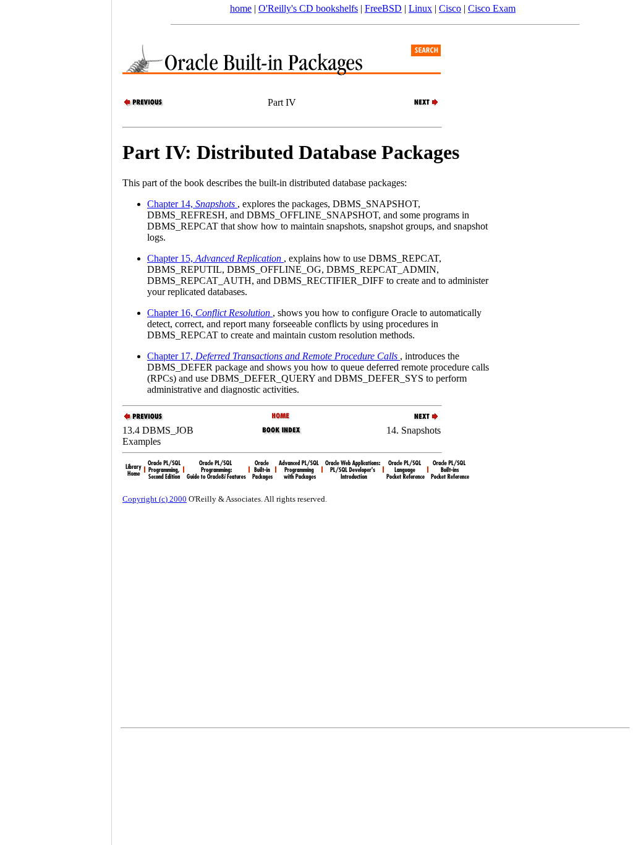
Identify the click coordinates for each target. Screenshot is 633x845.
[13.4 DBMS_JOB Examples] (144, 105)
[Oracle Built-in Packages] (281, 416)
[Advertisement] (55, 418)
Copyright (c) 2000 (154, 499)
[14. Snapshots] (419, 105)
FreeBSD (383, 8)
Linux (420, 8)
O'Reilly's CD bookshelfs (308, 8)
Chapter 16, (208, 312)
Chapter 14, (191, 204)
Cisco (450, 8)
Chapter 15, (214, 258)
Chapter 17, (272, 356)
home (241, 8)
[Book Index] (282, 432)
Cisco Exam (492, 8)
